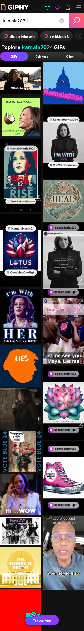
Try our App (42, 620)
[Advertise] (58, 7)
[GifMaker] (47, 7)
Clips (70, 56)
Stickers (42, 56)
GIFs (14, 56)
